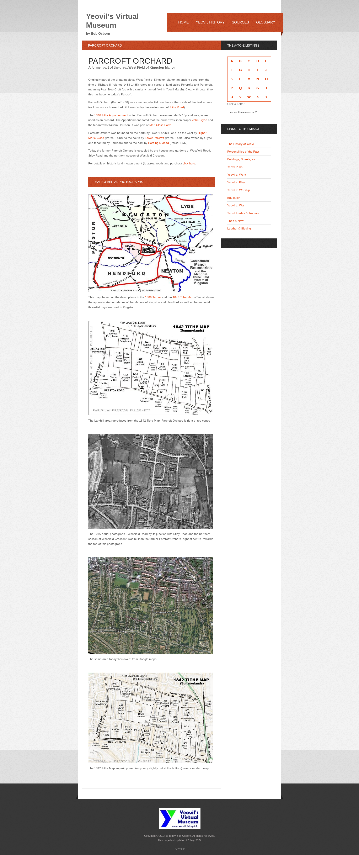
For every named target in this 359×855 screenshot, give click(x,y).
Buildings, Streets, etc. (242, 159)
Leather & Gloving (239, 228)
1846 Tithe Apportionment (111, 115)
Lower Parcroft (155, 137)
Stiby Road (177, 107)
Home (183, 22)
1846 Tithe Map (183, 297)
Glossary (265, 22)
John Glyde (199, 120)
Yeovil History (210, 22)
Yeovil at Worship (238, 190)
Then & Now (235, 220)
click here (189, 163)
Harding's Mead (158, 142)
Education (233, 197)
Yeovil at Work (236, 174)
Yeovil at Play (236, 182)
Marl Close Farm (160, 125)
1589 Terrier (153, 297)
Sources (240, 22)
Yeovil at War (235, 205)
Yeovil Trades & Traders (243, 213)
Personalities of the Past (243, 151)
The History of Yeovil (240, 144)
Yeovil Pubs (234, 167)
